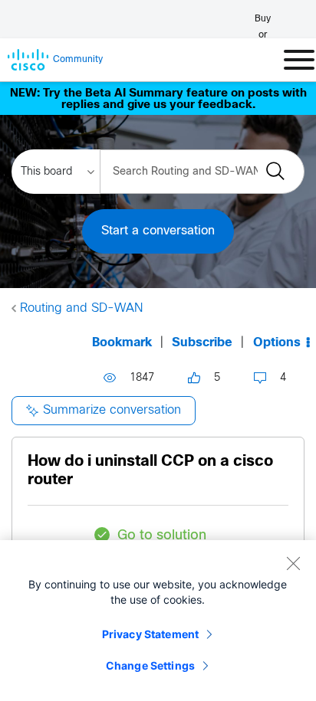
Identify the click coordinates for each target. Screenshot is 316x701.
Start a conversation (158, 231)
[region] (158, 620)
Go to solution (161, 535)
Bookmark (122, 343)
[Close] (293, 563)
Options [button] (277, 343)
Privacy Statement (150, 633)
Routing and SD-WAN (81, 308)
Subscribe (202, 343)
